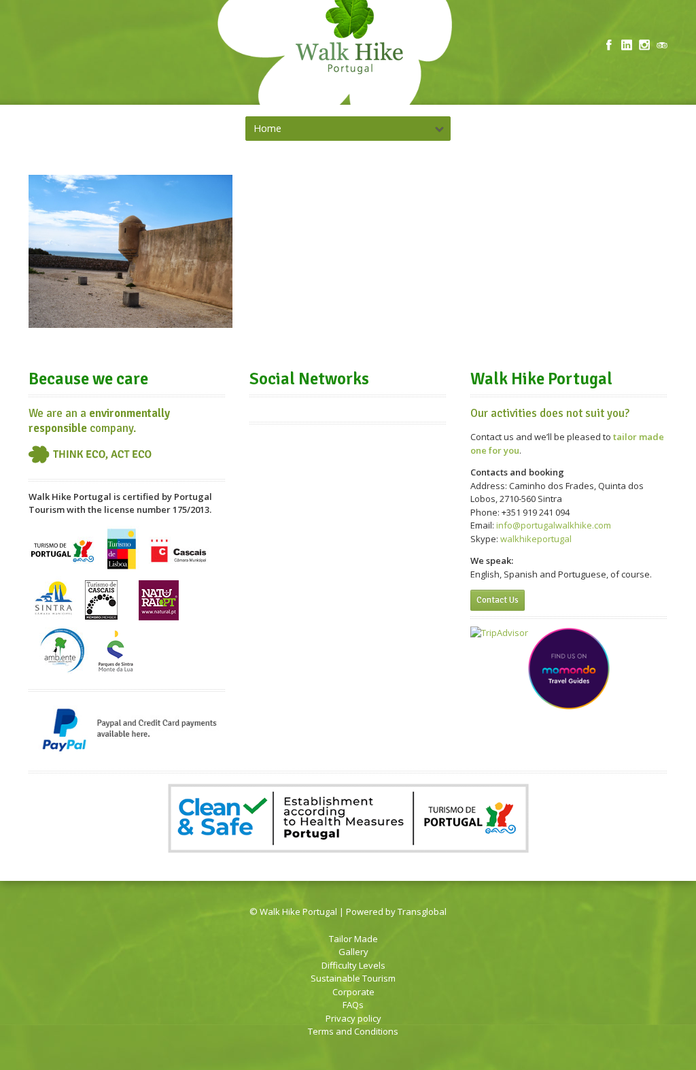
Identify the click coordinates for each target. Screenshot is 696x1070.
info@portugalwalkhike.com (553, 525)
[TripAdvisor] (662, 44)
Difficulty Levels (353, 965)
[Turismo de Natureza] (176, 569)
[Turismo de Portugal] (64, 569)
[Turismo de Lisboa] (121, 569)
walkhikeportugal (536, 539)
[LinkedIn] (626, 44)
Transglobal (422, 911)
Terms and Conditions (353, 1031)
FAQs (353, 1005)
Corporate (353, 992)
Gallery (353, 952)
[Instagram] (644, 44)
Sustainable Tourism (353, 978)
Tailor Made (353, 939)
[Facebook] (609, 44)
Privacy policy (353, 1018)
